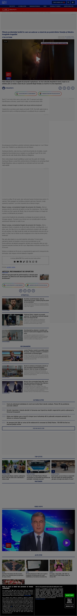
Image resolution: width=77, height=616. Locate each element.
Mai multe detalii (27, 595)
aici (11, 606)
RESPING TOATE (69, 606)
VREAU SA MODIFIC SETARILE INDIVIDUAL (69, 601)
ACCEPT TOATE (69, 595)
